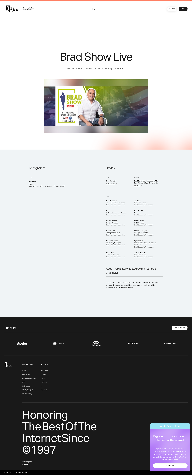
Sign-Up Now (170, 465)
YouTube (44, 382)
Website (137, 186)
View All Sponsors (179, 328)
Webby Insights (27, 390)
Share (183, 9)
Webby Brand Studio (29, 378)
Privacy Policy (27, 394)
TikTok (43, 378)
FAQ (23, 382)
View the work (110, 183)
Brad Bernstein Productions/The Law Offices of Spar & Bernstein (96, 69)
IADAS (24, 371)
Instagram (44, 371)
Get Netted (26, 386)
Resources (26, 374)
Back (173, 9)
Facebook (44, 390)
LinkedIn (44, 374)
